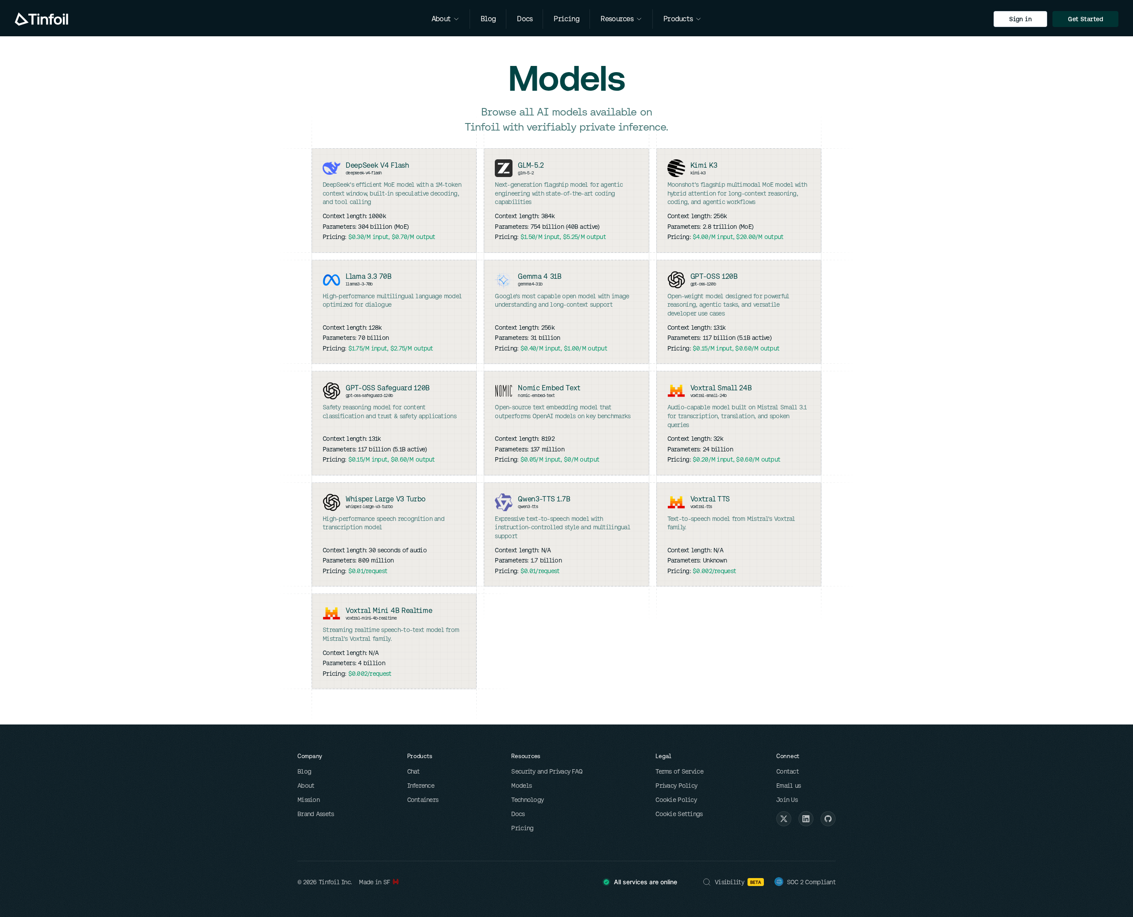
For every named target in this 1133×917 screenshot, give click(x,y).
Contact (787, 771)
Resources (617, 19)
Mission (308, 799)
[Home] (41, 19)
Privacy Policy (676, 785)
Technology (527, 799)
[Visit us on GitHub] (828, 818)
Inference (421, 785)
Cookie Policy (676, 799)
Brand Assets (315, 813)
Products (678, 19)
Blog (304, 771)
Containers (423, 799)
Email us (788, 785)
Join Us (787, 799)
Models (521, 785)
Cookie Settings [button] (678, 813)
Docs (517, 813)
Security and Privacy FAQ (546, 771)
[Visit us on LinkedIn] (805, 818)
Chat (413, 771)
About (305, 785)
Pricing (522, 828)
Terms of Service (679, 771)
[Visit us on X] (783, 818)
